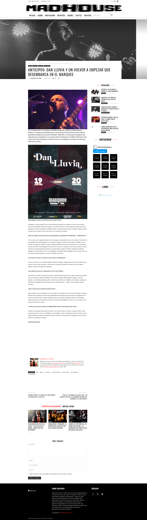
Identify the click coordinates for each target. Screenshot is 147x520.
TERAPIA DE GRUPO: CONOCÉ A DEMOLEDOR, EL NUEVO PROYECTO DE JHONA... (110, 109)
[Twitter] (117, 1)
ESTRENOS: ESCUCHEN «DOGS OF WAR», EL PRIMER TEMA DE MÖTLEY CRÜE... (109, 119)
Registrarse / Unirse (46, 1)
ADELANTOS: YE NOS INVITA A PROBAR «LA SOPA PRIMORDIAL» (109, 90)
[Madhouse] (73, 8)
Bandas (50, 421)
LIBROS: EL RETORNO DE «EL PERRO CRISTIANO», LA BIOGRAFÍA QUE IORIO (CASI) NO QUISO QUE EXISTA (78, 427)
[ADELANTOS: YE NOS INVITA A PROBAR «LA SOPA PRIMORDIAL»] (95, 91)
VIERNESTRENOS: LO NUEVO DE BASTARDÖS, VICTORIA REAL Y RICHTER (41, 396)
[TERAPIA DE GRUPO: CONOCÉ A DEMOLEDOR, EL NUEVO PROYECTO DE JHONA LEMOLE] (95, 109)
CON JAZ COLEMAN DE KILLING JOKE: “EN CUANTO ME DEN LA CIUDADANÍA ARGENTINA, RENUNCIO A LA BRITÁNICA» (73, 397)
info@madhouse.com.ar (66, 512)
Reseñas (70, 15)
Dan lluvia (47, 372)
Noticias (32, 15)
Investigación (50, 15)
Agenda (40, 15)
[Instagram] (115, 1)
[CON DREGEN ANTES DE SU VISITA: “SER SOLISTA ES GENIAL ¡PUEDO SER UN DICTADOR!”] (37, 416)
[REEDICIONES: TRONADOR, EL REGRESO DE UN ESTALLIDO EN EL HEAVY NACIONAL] (57, 416)
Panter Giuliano (65, 372)
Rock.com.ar (77, 363)
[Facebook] (112, 1)
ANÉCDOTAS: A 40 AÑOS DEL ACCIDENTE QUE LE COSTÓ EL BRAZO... (108, 99)
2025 (37, 372)
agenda (42, 372)
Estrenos (104, 122)
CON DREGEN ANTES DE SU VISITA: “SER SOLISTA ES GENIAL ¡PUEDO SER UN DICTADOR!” (36, 427)
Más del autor (68, 406)
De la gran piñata (56, 372)
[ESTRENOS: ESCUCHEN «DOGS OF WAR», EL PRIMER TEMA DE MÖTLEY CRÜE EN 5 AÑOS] (95, 119)
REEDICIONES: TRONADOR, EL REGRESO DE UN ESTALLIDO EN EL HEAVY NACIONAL (57, 426)
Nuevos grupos (47, 65)
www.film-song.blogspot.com (51, 366)
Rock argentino (74, 372)
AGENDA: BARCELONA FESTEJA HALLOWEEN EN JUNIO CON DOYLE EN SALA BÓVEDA (110, 128)
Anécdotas (104, 103)
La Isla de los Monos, (58, 363)
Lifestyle (78, 15)
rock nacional (32, 374)
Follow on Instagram (100, 151)
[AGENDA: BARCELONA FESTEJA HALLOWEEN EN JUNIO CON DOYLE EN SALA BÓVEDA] (95, 129)
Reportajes (61, 15)
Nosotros (87, 15)
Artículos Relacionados (51, 406)
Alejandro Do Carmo (36, 78)
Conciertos (35, 65)
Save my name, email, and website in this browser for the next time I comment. (51, 474)
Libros (70, 421)
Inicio (29, 63)
